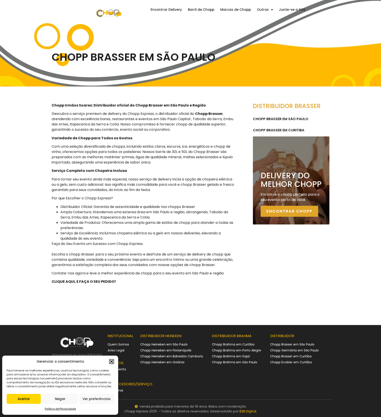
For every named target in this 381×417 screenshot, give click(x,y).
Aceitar (24, 399)
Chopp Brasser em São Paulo (280, 118)
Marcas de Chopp (235, 9)
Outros (263, 9)
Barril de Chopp (201, 9)
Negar (60, 399)
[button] (111, 361)
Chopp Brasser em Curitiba (278, 130)
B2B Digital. (248, 411)
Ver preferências (96, 399)
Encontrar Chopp (289, 211)
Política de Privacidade (60, 409)
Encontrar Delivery (166, 9)
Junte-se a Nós (292, 9)
